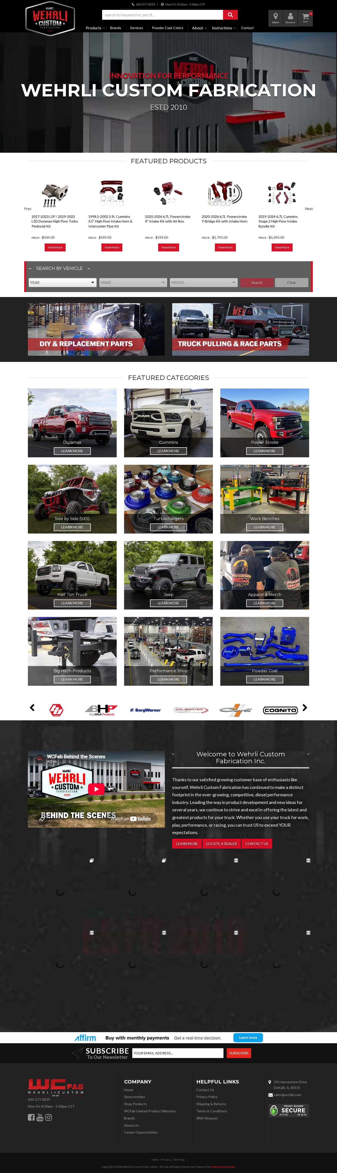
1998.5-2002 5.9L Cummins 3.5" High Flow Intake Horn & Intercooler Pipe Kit (54, 221)
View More (55, 247)
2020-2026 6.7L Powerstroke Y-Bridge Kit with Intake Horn (168, 218)
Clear (291, 282)
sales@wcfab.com (287, 1095)
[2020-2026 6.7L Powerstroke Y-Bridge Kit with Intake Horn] (168, 193)
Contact (247, 28)
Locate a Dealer (221, 843)
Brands (115, 28)
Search (256, 282)
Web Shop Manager (223, 1166)
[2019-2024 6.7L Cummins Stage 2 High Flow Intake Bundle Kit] (225, 193)
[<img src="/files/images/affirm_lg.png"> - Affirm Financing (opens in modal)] (168, 1037)
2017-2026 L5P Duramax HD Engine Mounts (280, 218)
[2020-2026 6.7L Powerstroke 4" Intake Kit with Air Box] (111, 193)
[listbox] (63, 282)
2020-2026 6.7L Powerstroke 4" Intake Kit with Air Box (110, 218)
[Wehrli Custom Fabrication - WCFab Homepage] (50, 18)
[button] (170, 15)
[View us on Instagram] (48, 1117)
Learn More (72, 451)
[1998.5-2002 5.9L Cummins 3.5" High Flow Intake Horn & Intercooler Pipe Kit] (55, 193)
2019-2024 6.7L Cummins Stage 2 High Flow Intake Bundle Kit (221, 221)
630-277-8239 (39, 1099)
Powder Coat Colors (167, 28)
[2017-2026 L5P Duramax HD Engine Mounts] (282, 193)
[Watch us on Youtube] (40, 1117)
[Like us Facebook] (31, 1117)
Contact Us (256, 843)
